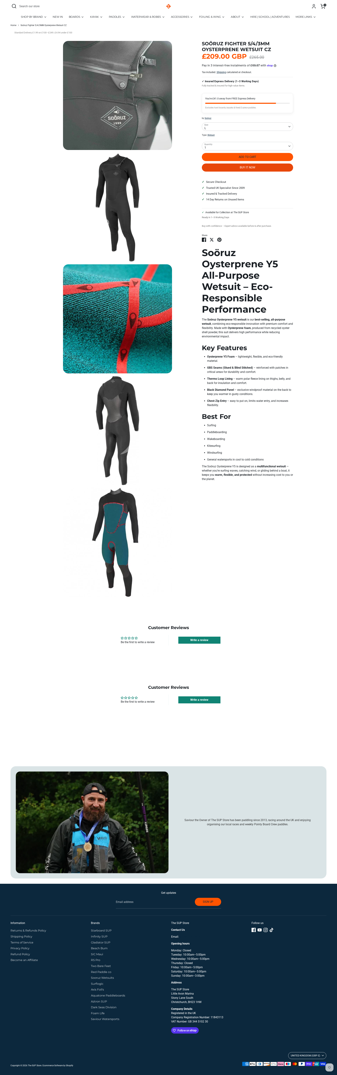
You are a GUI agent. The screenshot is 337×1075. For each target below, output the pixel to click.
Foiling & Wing (210, 16)
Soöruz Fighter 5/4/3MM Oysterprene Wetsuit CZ (44, 25)
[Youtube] (259, 930)
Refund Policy (20, 954)
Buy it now (247, 167)
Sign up (208, 901)
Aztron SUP (99, 1001)
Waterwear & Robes (146, 16)
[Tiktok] (271, 930)
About (236, 16)
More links (304, 16)
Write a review (199, 640)
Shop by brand (32, 16)
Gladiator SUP (100, 942)
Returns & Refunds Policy (28, 930)
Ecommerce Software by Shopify (57, 1065)
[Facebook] (254, 930)
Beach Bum (99, 948)
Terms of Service (22, 942)
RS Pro (95, 960)
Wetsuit (211, 135)
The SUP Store (34, 1065)
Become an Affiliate (24, 960)
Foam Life (98, 1013)
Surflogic (97, 983)
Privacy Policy (20, 948)
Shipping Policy (21, 936)
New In (58, 16)
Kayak (95, 16)
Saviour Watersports (105, 1019)
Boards (75, 16)
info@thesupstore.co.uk (194, 936)
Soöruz (208, 118)
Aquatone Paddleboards (108, 995)
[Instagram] (265, 930)
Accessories (180, 16)
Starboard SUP (101, 930)
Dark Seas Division (104, 1007)
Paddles (115, 16)
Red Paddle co (101, 972)
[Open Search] (14, 6)
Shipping (221, 72)
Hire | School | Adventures (270, 16)
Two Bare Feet (101, 966)
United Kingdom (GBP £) (305, 1055)
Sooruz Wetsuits (102, 977)
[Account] (313, 6)
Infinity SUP (99, 936)
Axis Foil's (97, 989)
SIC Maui (97, 954)
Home (13, 25)
